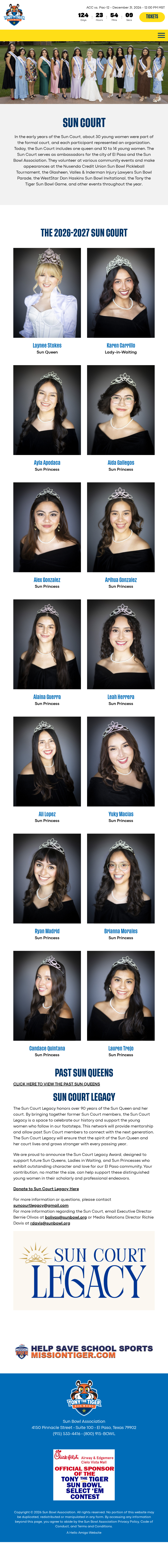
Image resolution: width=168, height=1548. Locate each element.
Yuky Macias (121, 814)
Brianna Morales (120, 931)
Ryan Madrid (47, 931)
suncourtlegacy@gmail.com (41, 1205)
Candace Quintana (47, 1048)
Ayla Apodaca (47, 462)
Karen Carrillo (121, 345)
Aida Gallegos (121, 462)
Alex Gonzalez (47, 580)
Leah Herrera (121, 697)
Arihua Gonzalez (121, 580)
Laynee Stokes (47, 345)
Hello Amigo (78, 1532)
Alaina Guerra (47, 697)
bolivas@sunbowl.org (66, 1217)
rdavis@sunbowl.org (50, 1223)
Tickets (152, 16)
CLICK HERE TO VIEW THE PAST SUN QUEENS (56, 1084)
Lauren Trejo (121, 1048)
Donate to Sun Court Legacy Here (46, 1189)
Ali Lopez (47, 814)
